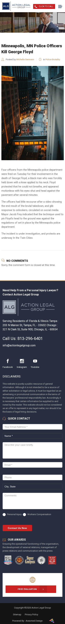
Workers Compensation (39, 514)
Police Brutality (52, 59)
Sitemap (17, 614)
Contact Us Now (17, 528)
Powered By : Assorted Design (27, 620)
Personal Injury (14, 514)
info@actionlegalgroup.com (19, 345)
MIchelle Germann (25, 59)
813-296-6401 (30, 338)
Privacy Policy (31, 614)
